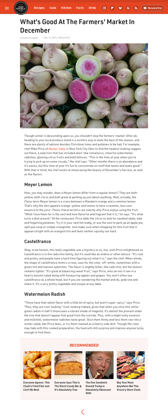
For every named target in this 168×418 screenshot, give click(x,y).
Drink (92, 7)
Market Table (57, 148)
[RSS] (136, 8)
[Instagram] (104, 8)
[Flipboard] (112, 8)
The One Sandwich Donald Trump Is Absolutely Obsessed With (98, 388)
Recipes (39, 7)
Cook (53, 7)
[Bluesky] (120, 8)
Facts (80, 7)
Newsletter (155, 8)
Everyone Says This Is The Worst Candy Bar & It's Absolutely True (68, 386)
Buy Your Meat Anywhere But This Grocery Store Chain (128, 386)
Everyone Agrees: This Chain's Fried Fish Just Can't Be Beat (36, 386)
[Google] (128, 8)
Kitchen (66, 7)
